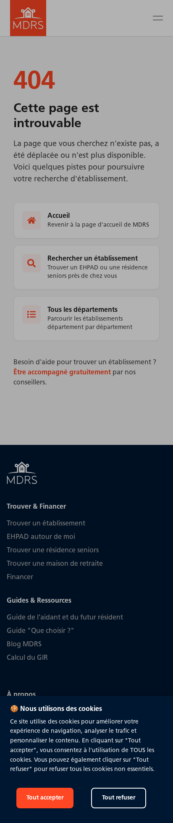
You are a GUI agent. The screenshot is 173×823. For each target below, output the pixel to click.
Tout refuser (118, 798)
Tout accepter (44, 798)
